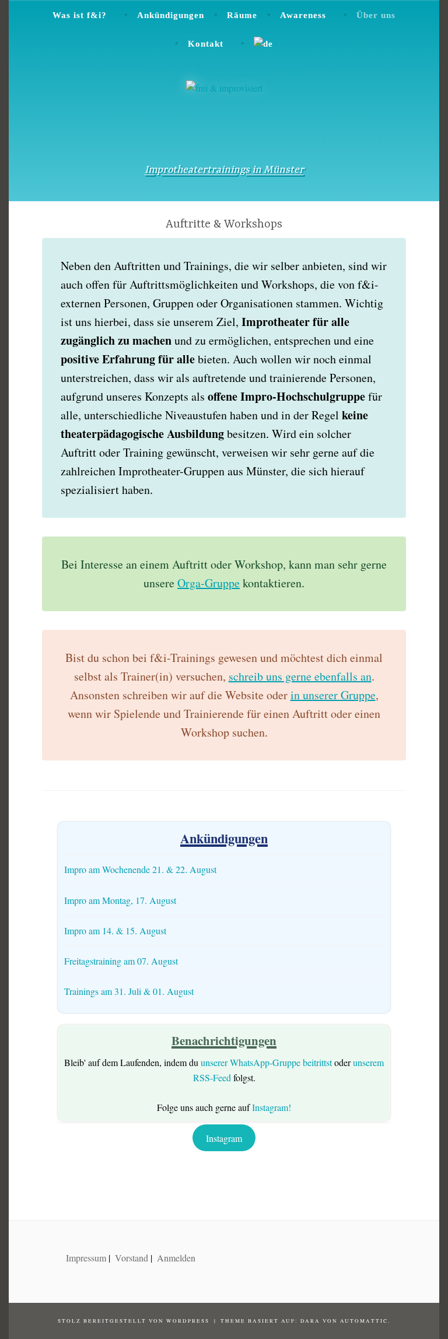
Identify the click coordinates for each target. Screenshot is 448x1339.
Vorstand (131, 1258)
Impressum (86, 1258)
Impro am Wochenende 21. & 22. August (140, 869)
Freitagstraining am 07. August (121, 961)
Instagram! (271, 1107)
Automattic (364, 1320)
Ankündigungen (170, 15)
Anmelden (176, 1258)
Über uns (376, 15)
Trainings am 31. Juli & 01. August (129, 991)
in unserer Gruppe (333, 695)
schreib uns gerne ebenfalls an (300, 676)
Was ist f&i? (79, 15)
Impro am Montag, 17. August (120, 900)
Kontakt (205, 43)
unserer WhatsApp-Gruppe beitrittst (266, 1062)
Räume (242, 15)
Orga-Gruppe (208, 583)
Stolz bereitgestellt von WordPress (133, 1320)
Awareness (303, 15)
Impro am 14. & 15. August (115, 930)
